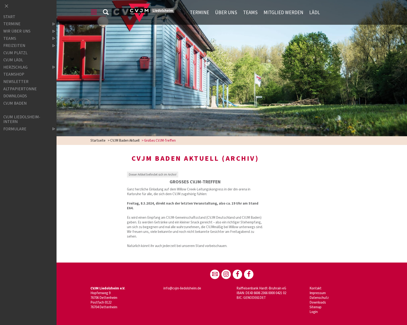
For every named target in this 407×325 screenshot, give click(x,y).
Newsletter (15, 81)
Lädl (314, 12)
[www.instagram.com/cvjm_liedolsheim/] (226, 274)
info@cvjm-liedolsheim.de (182, 288)
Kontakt (315, 288)
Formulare (14, 129)
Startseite (98, 140)
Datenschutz (319, 297)
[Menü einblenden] (94, 13)
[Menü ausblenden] (6, 6)
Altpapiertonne (20, 89)
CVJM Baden (15, 103)
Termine (199, 12)
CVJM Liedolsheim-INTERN (21, 119)
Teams (250, 12)
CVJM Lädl (13, 60)
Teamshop (13, 74)
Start (9, 17)
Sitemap (315, 307)
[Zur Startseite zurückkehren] (147, 5)
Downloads (317, 302)
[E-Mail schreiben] (215, 274)
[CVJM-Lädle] (248, 274)
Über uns (226, 12)
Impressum (317, 293)
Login (313, 311)
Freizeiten (14, 45)
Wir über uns (16, 31)
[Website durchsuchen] (105, 13)
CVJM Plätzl (15, 53)
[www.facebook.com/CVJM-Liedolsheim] (237, 274)
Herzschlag (15, 67)
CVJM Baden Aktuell (124, 140)
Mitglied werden (283, 12)
